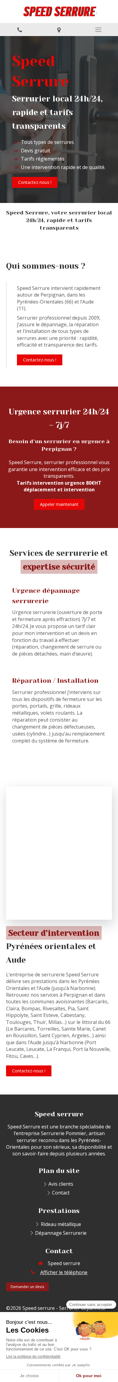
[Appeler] (19, 29)
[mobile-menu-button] (98, 30)
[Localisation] (59, 29)
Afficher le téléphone (63, 1272)
